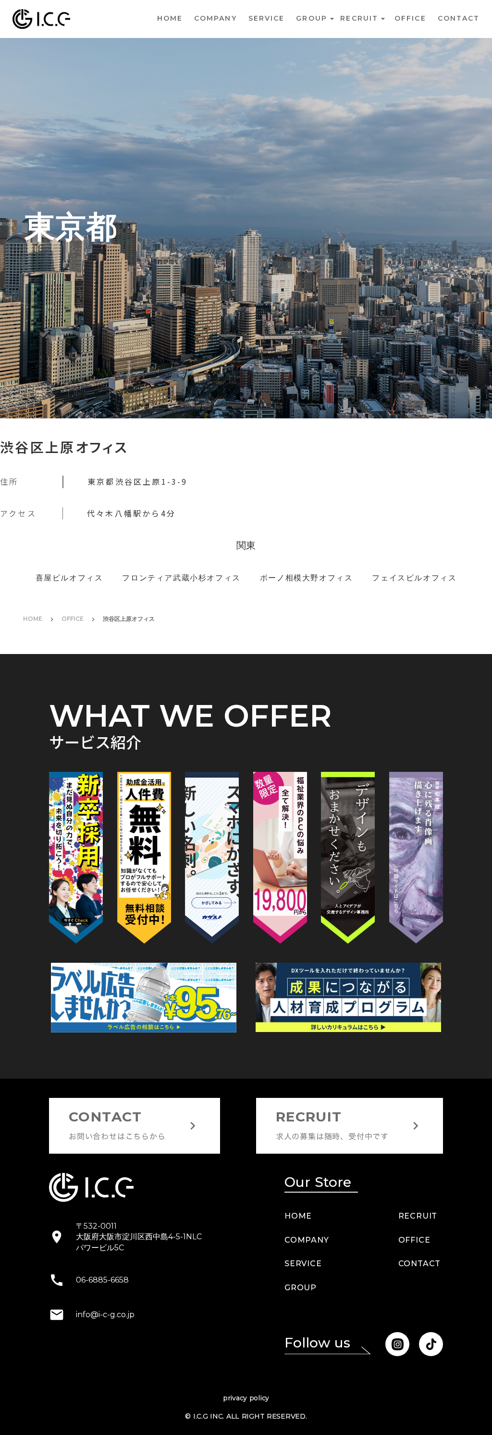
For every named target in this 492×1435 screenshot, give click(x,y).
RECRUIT (418, 1263)
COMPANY (215, 18)
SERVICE (266, 18)
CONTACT (419, 1310)
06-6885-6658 (102, 1326)
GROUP (300, 1334)
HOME (170, 18)
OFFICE (73, 665)
